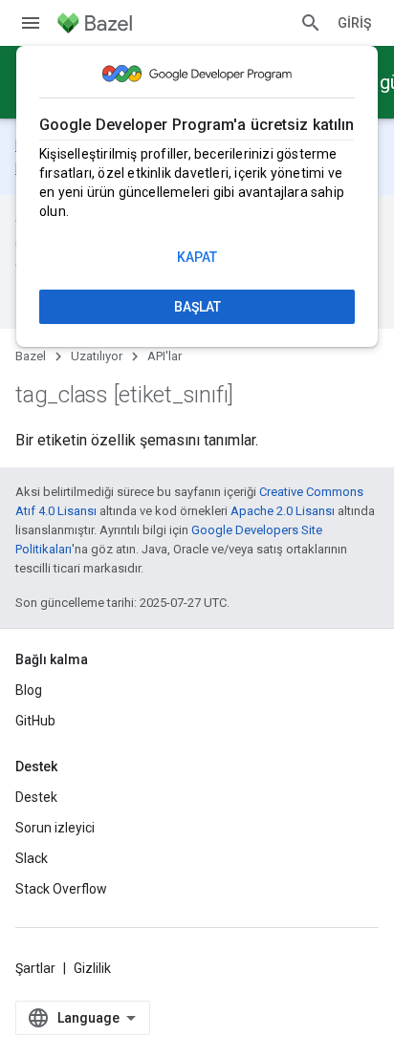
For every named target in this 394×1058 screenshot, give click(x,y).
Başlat (197, 306)
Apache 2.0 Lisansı (282, 511)
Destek (36, 797)
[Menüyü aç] (30, 23)
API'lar (164, 356)
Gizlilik (92, 968)
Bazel (30, 356)
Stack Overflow (61, 888)
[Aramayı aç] (310, 22)
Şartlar (35, 968)
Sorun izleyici (55, 827)
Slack (31, 858)
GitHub (35, 720)
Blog (28, 690)
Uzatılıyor (96, 356)
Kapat (197, 257)
